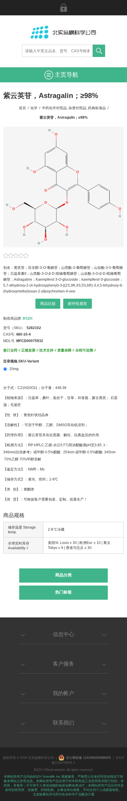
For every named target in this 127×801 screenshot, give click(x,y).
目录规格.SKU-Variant (21, 361)
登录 (63, 7)
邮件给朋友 (77, 303)
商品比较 (48, 303)
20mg (14, 369)
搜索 (99, 51)
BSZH (27, 318)
